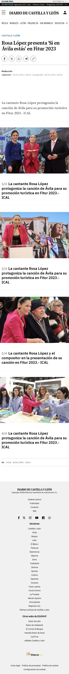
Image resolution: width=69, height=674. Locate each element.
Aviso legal (15, 665)
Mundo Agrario (34, 598)
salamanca (46, 23)
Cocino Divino (35, 590)
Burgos (34, 536)
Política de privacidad (31, 665)
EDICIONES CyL (58, 1)
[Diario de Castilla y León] (34, 12)
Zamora (34, 567)
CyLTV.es (34, 637)
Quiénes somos (34, 499)
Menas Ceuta (38, 4)
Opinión (34, 571)
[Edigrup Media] (34, 654)
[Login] (65, 12)
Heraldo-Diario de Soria (35, 633)
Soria (34, 559)
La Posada (34, 594)
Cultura (34, 575)
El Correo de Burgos (34, 629)
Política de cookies (50, 665)
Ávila (27, 462)
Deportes (34, 579)
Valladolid (34, 563)
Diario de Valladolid (34, 625)
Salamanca (34, 552)
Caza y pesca (34, 587)
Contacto (34, 507)
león (23, 23)
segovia (59, 23)
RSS (34, 511)
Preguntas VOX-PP (55, 4)
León (34, 540)
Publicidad (34, 503)
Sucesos (34, 583)
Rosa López (18, 462)
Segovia (34, 556)
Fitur (8, 462)
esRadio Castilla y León (35, 641)
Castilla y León (11, 35)
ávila (5, 23)
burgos (14, 23)
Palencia (34, 548)
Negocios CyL (34, 606)
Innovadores (34, 602)
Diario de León (34, 621)
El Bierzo (34, 544)
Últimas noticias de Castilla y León (34, 610)
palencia (33, 23)
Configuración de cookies (35, 669)
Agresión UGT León (22, 4)
